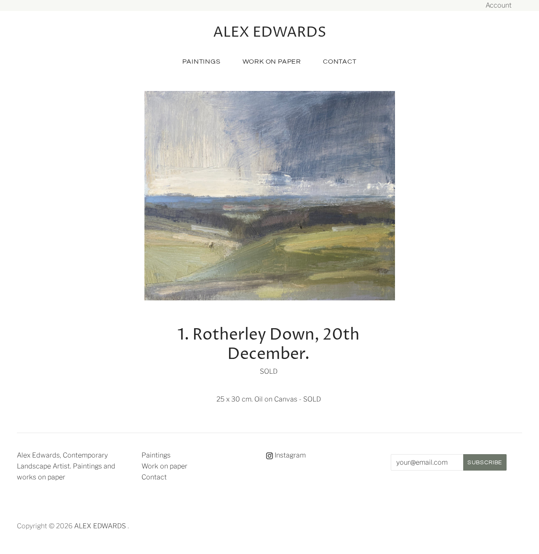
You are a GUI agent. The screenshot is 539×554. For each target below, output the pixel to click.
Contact (340, 61)
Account (499, 5)
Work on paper (272, 61)
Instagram (289, 455)
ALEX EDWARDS (100, 526)
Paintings (201, 61)
